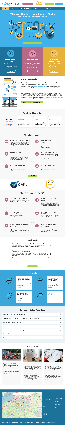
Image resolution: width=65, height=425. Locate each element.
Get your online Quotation (32, 43)
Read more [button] (20, 125)
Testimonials (27, 8)
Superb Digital (55, 422)
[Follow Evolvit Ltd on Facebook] (16, 4)
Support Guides (57, 404)
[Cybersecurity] (32, 58)
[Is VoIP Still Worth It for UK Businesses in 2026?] (32, 355)
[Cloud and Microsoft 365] (54, 58)
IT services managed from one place (51, 90)
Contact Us (48, 8)
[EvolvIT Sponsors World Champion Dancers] (11, 355)
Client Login (57, 405)
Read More (19, 287)
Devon (48, 97)
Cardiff (46, 97)
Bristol (28, 97)
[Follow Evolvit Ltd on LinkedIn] (18, 4)
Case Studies (34, 8)
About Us (13, 8)
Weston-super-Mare (47, 407)
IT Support (20, 8)
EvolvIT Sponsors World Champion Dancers (10, 364)
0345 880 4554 (28, 3)
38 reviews (11, 122)
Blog (41, 8)
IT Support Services (58, 398)
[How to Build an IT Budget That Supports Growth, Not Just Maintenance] (53, 355)
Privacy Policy (22, 422)
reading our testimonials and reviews (40, 86)
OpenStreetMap (39, 417)
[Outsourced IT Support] (10, 58)
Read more (11, 71)
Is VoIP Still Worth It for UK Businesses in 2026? (32, 364)
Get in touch (32, 175)
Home (6, 8)
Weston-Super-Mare (57, 97)
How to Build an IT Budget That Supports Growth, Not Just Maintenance (53, 364)
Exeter (51, 97)
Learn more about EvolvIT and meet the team (32, 102)
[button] (62, 122)
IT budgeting (54, 366)
